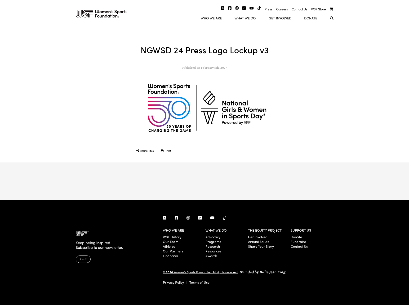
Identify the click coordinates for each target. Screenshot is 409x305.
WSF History (172, 236)
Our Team (170, 241)
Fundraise (298, 241)
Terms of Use (199, 282)
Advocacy (212, 236)
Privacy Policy (173, 282)
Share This (146, 150)
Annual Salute (258, 241)
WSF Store (318, 9)
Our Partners (173, 251)
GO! (83, 258)
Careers (282, 9)
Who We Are (211, 18)
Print (167, 150)
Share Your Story (261, 246)
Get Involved (280, 18)
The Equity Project (265, 230)
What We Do (245, 18)
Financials (170, 255)
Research (212, 246)
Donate (310, 18)
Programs (213, 241)
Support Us (301, 230)
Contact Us (299, 9)
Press (268, 9)
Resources (213, 251)
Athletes (169, 246)
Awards (211, 255)
